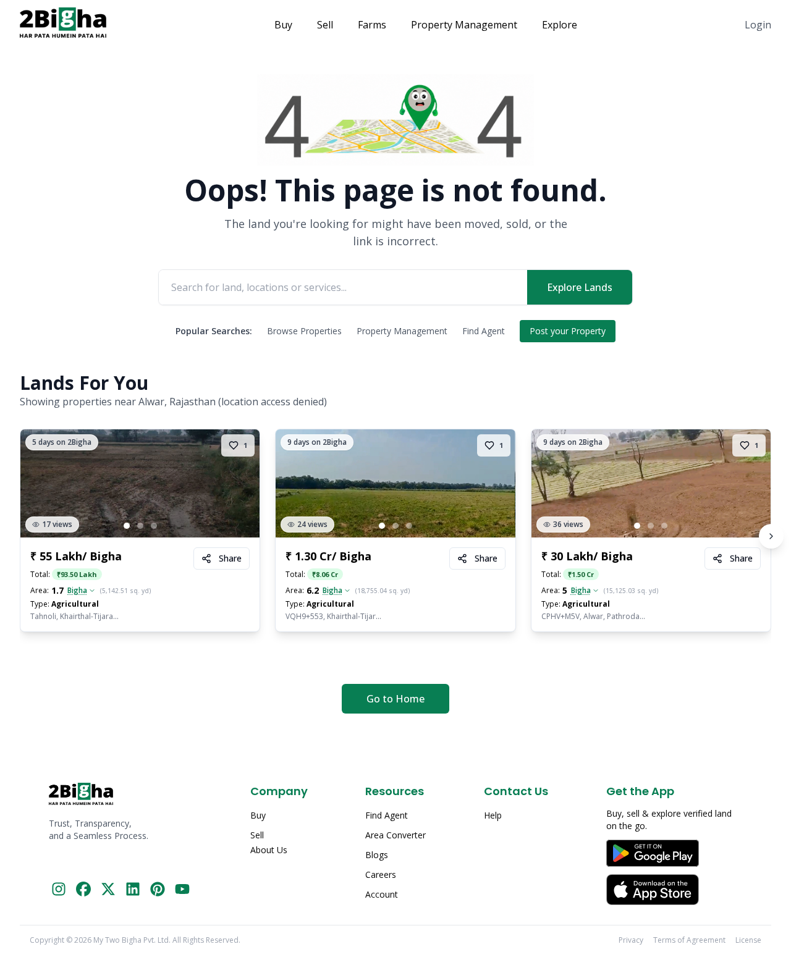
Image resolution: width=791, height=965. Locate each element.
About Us (268, 850)
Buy (283, 25)
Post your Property (568, 331)
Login (758, 25)
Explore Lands (579, 287)
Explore (559, 25)
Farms (372, 25)
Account (381, 894)
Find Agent (483, 331)
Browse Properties (304, 331)
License (748, 940)
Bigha (77, 591)
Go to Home (395, 699)
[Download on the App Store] (674, 889)
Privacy (631, 940)
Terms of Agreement (689, 940)
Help (493, 815)
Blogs (376, 855)
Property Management (464, 25)
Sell (325, 25)
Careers (380, 874)
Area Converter (395, 835)
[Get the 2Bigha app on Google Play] (674, 853)
